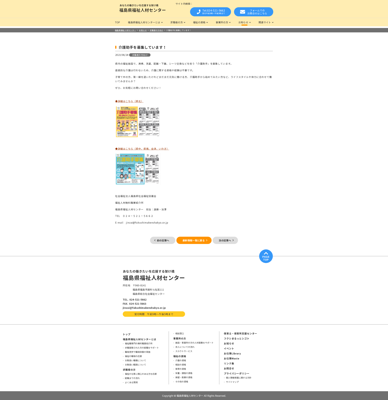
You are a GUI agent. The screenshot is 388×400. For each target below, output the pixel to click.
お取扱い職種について (135, 360)
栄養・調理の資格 (183, 373)
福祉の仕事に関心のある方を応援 (141, 373)
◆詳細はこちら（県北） (129, 101)
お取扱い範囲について (135, 364)
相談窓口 (179, 333)
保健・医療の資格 (183, 377)
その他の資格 (181, 381)
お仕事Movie (231, 358)
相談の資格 (180, 364)
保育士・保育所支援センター (240, 333)
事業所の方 (222, 22)
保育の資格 (180, 368)
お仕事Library (232, 353)
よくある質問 (131, 382)
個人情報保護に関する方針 (238, 377)
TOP (117, 22)
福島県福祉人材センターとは (144, 22)
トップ (126, 334)
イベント (229, 348)
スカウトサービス (183, 351)
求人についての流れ (184, 346)
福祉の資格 (199, 22)
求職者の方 (176, 22)
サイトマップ (232, 381)
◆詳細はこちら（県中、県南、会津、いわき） (142, 148)
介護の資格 (180, 360)
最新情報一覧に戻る (193, 240)
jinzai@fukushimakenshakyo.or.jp (144, 307)
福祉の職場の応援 (133, 356)
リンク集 (229, 363)
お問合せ (229, 368)
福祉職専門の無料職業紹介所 (138, 343)
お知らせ (243, 22)
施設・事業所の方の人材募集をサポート (194, 342)
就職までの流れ (132, 378)
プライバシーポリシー (237, 373)
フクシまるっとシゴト (237, 338)
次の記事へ (225, 240)
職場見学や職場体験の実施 (137, 351)
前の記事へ (163, 240)
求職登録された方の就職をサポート (142, 347)
